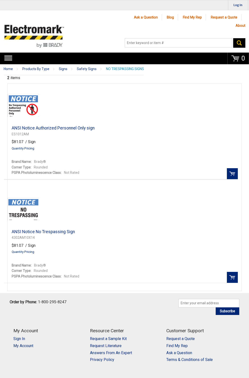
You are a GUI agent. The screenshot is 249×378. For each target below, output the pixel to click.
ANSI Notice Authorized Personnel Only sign (53, 128)
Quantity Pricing (23, 148)
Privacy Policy (102, 359)
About (240, 26)
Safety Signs (87, 69)
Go (239, 42)
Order (232, 173)
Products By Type (35, 69)
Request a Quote (224, 17)
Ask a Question (146, 17)
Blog (170, 17)
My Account (23, 345)
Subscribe (227, 311)
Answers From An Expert (111, 352)
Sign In (19, 338)
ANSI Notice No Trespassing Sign (43, 231)
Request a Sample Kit (108, 338)
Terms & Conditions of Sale (189, 359)
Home (8, 69)
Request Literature (106, 345)
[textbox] (178, 42)
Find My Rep (192, 17)
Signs (63, 69)
